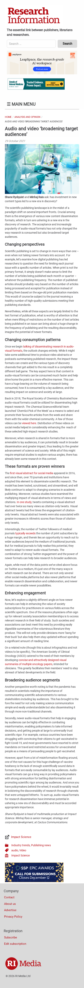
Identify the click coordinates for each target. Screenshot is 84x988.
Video (22, 850)
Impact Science (21, 837)
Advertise (10, 910)
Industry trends (20, 845)
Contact (9, 897)
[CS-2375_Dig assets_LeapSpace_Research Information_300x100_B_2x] (42, 73)
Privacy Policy (13, 916)
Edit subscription (15, 944)
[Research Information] (34, 16)
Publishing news (41, 845)
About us (10, 904)
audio (14, 850)
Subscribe (10, 937)
